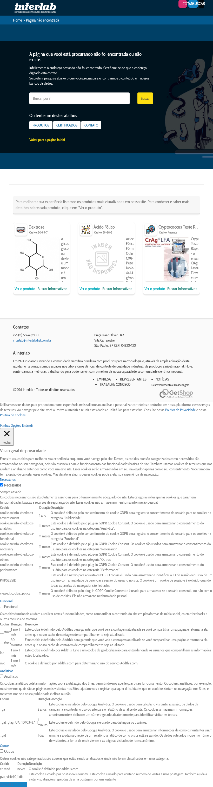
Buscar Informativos (52, 288)
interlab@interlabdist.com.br (32, 340)
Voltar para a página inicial (47, 139)
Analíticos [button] (6, 671)
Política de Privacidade (180, 410)
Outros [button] (4, 745)
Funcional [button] (6, 601)
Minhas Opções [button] (10, 425)
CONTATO (91, 125)
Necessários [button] (8, 479)
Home (17, 20)
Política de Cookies (12, 415)
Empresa (104, 379)
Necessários (12, 485)
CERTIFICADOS (66, 125)
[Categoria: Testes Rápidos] (151, 230)
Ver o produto (25, 288)
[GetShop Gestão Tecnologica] (179, 393)
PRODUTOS (40, 125)
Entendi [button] (27, 425)
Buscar (145, 98)
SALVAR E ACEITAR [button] (13, 784)
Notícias (162, 379)
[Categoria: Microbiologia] (21, 230)
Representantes (133, 379)
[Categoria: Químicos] (86, 230)
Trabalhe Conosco (114, 384)
